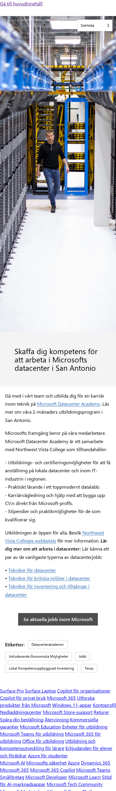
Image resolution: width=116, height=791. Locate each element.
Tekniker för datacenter (32, 570)
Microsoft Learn (84, 777)
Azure (74, 762)
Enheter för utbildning (84, 726)
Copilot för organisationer (83, 690)
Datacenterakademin (48, 644)
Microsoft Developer (46, 777)
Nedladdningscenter (21, 712)
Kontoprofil (104, 705)
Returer (101, 712)
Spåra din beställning (21, 719)
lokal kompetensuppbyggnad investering (41, 668)
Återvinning (57, 719)
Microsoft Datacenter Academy (68, 404)
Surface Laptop (40, 690)
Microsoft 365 (61, 698)
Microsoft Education (40, 726)
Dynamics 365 (95, 762)
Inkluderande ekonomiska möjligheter (38, 656)
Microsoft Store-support (68, 712)
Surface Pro (12, 690)
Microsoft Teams (93, 770)
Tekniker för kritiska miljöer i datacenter (49, 578)
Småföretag (12, 777)
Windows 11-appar (72, 705)
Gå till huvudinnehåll (21, 3)
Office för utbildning (43, 741)
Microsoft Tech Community (75, 784)
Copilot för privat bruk (23, 698)
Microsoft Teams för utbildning (32, 734)
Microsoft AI (12, 762)
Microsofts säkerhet (46, 762)
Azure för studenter (48, 755)
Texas (89, 668)
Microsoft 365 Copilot (52, 770)
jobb (82, 656)
